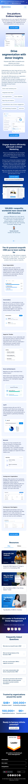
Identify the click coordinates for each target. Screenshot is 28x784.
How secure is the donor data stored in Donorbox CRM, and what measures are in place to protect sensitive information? (12, 681)
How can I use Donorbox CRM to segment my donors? (11, 662)
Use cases (4, 763)
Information (5, 759)
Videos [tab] (19, 546)
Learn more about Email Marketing (14, 179)
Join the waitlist (14, 27)
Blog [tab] (9, 546)
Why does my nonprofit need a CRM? (12, 646)
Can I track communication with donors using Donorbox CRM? (11, 670)
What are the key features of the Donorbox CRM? (11, 653)
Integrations (5, 766)
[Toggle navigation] (25, 7)
